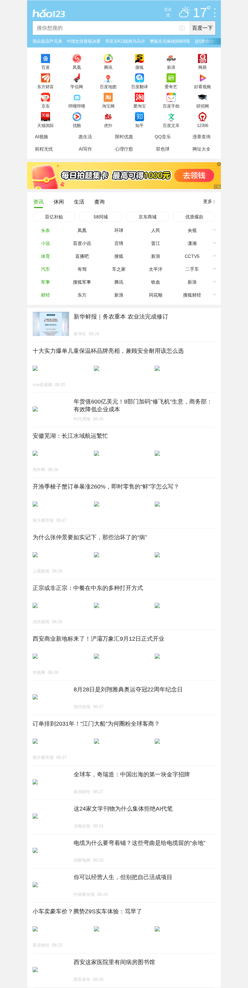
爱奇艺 (171, 86)
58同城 (101, 216)
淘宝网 (108, 106)
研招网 (202, 106)
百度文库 (171, 125)
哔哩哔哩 (76, 106)
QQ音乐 (163, 136)
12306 (202, 125)
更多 (207, 201)
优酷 (77, 125)
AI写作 (85, 149)
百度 (45, 67)
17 (200, 13)
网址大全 (201, 149)
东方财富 (45, 86)
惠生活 (85, 136)
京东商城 (148, 216)
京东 (45, 106)
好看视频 (202, 86)
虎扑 (108, 125)
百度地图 (108, 86)
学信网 (76, 86)
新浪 (171, 67)
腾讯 (108, 67)
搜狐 (139, 67)
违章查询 (201, 136)
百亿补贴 (54, 216)
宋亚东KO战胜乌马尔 (125, 41)
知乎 (139, 125)
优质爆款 (194, 216)
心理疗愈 (124, 149)
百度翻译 (139, 86)
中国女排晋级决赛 (83, 41)
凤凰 (77, 67)
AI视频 (41, 136)
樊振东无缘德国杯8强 (170, 41)
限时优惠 (124, 136)
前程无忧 (44, 149)
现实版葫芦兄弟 (47, 41)
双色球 (163, 149)
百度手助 (171, 106)
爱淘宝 (139, 106)
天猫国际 (45, 125)
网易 (202, 67)
